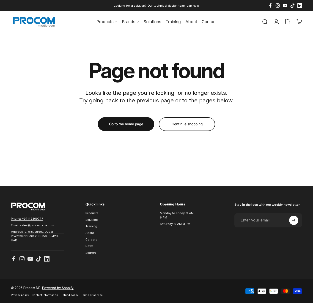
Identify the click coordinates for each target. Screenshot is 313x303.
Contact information (45, 295)
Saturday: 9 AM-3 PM (175, 224)
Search (90, 252)
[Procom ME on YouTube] (30, 259)
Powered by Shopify (58, 288)
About (89, 233)
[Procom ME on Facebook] (13, 259)
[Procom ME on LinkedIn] (46, 259)
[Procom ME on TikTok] (38, 259)
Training (91, 226)
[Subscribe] (293, 220)
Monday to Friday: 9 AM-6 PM (177, 215)
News (89, 246)
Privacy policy (20, 295)
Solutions (92, 219)
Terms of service (92, 295)
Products (91, 213)
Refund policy (69, 295)
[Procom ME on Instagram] (22, 259)
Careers (91, 239)
